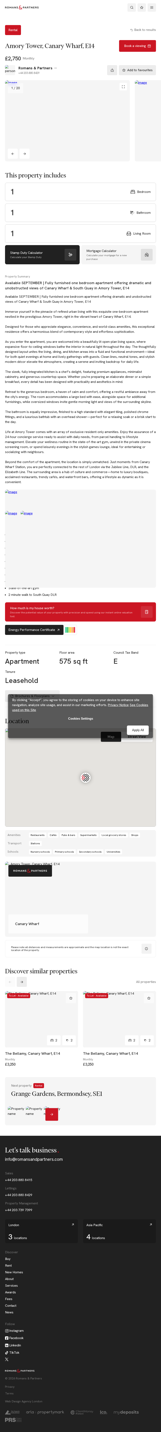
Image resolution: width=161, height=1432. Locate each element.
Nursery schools (40, 851)
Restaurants (38, 835)
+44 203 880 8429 (18, 1195)
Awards (10, 1292)
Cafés (53, 835)
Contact (10, 1305)
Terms (9, 1393)
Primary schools (64, 851)
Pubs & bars (68, 835)
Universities (113, 851)
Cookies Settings (80, 718)
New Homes (14, 1272)
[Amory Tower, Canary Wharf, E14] (67, 120)
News (9, 1312)
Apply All (138, 730)
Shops (134, 835)
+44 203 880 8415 (18, 1180)
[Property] (80, 1101)
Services (11, 1285)
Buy (7, 1259)
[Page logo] (22, 7)
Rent (8, 1265)
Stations (35, 843)
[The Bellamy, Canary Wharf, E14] (41, 1019)
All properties (146, 982)
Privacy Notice (118, 705)
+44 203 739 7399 (18, 1210)
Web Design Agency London (23, 1401)
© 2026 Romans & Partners (23, 1378)
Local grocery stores (114, 835)
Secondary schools (90, 851)
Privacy (9, 1387)
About (9, 1279)
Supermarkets (88, 835)
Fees (8, 1299)
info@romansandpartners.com (34, 1159)
